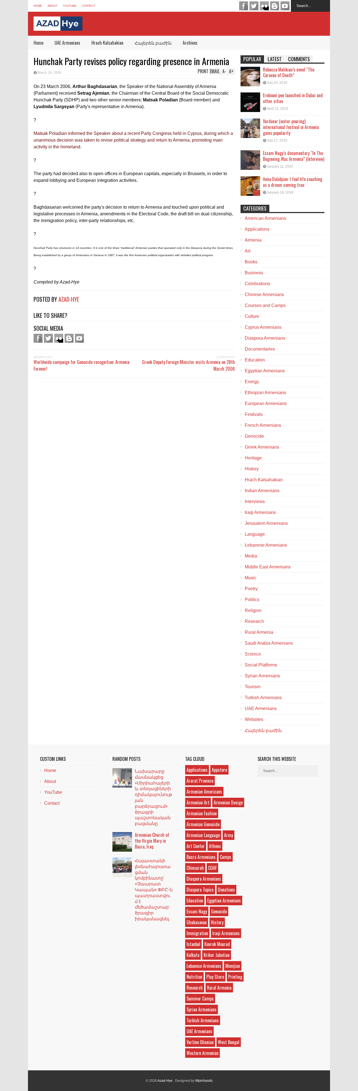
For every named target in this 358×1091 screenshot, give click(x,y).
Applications (257, 229)
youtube (285, 5)
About (52, 5)
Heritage (253, 458)
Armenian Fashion (202, 813)
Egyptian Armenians (265, 370)
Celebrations (257, 283)
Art (247, 251)
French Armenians (263, 425)
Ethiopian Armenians (265, 392)
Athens (215, 846)
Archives (190, 42)
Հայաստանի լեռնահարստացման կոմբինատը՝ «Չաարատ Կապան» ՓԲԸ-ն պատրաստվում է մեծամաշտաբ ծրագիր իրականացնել (154, 889)
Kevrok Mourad (217, 944)
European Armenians (266, 403)
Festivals (254, 414)
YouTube (70, 5)
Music (250, 577)
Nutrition (194, 976)
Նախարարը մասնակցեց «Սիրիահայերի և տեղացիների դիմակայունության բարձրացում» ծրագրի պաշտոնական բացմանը (153, 797)
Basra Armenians (201, 857)
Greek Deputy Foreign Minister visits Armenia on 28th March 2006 (188, 365)
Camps (225, 857)
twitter (253, 5)
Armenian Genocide (203, 824)
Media (251, 556)
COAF (212, 867)
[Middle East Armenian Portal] (58, 26)
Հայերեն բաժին (153, 42)
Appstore (219, 769)
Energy (252, 381)
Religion (253, 610)
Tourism (252, 686)
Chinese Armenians (264, 294)
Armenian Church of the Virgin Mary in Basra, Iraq (152, 841)
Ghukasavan (197, 922)
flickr (264, 5)
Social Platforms (261, 665)
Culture (252, 316)
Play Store (215, 976)
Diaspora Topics (200, 889)
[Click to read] (250, 76)
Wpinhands (204, 1081)
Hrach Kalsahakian (107, 42)
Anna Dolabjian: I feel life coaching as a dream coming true (292, 182)
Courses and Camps (265, 305)
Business (254, 272)
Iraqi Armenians (260, 512)
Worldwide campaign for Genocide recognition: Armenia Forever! (81, 365)
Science (253, 654)
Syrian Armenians (262, 675)
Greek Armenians (262, 447)
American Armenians (265, 218)
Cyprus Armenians (263, 327)
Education (255, 360)
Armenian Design (228, 802)
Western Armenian (202, 1053)
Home (38, 5)
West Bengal (228, 1042)
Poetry (251, 588)
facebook (243, 5)
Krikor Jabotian (217, 955)
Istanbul (193, 944)
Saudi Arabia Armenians (269, 643)
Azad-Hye (68, 299)
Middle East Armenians (268, 566)
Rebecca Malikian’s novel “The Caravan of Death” (288, 72)
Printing (235, 976)
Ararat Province (200, 780)
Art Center (196, 846)
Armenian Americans (204, 791)
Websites (254, 719)
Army (228, 835)
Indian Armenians (262, 490)
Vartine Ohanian (200, 1042)
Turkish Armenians (263, 697)
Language (255, 534)
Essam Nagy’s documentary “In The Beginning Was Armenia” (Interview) (293, 156)
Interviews (255, 501)
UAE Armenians (67, 42)
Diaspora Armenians (265, 338)
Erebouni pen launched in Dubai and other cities (293, 98)
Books (251, 261)
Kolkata (193, 955)
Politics (252, 599)
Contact (88, 5)
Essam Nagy (197, 911)
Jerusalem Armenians (266, 523)
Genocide (254, 436)
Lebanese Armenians (266, 545)
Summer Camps (200, 998)
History (252, 468)
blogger (274, 5)
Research (254, 621)
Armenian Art (198, 802)
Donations (226, 889)
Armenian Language (203, 835)
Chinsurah (195, 867)
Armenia (253, 240)
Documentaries (260, 349)
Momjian (232, 966)
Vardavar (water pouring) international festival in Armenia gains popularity (291, 127)
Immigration (197, 933)
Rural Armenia (259, 632)
